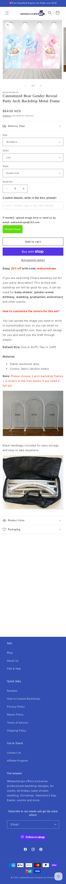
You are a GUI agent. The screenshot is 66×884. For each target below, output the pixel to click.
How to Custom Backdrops (23, 698)
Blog (9, 652)
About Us (12, 660)
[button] (7, 13)
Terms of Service (17, 722)
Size (5, 135)
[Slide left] (25, 86)
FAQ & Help (14, 668)
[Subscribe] (55, 824)
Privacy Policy (16, 706)
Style (5, 166)
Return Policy (15, 714)
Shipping (7, 116)
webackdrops (27, 877)
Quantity (7, 181)
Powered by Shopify (44, 877)
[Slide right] (41, 86)
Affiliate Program (17, 760)
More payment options (33, 260)
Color (6, 150)
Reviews (12, 690)
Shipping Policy (16, 730)
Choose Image (12, 229)
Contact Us (14, 752)
